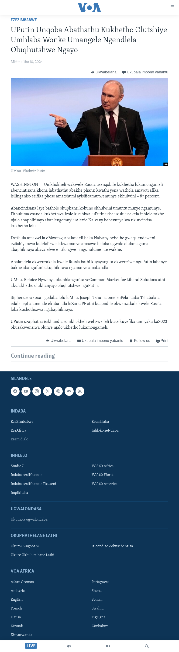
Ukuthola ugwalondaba (29, 519)
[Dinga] (147, 646)
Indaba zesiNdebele (26, 475)
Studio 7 (17, 466)
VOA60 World (103, 475)
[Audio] (69, 646)
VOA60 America (104, 484)
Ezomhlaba (100, 422)
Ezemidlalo (19, 439)
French (16, 608)
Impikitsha (19, 493)
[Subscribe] (69, 391)
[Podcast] (58, 391)
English (17, 600)
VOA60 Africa (103, 466)
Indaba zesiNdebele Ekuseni (33, 484)
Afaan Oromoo (22, 582)
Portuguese (101, 582)
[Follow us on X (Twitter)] (47, 391)
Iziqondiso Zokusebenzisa (112, 546)
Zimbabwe (100, 626)
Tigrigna (98, 617)
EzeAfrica (18, 430)
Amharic (18, 591)
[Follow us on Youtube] (25, 391)
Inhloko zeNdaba (105, 430)
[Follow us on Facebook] (15, 391)
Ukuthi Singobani (25, 546)
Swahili (98, 608)
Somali (97, 600)
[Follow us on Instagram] (36, 391)
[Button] (104, 72)
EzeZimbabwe (24, 20)
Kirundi (17, 626)
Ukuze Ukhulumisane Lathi (32, 555)
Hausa (16, 617)
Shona (97, 591)
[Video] (108, 646)
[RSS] (80, 391)
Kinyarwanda (21, 635)
